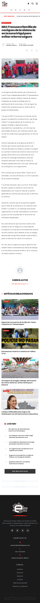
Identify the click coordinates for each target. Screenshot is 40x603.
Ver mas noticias (20, 471)
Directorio (20, 573)
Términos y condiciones (20, 586)
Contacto (20, 579)
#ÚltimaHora (9, 16)
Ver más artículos (19, 284)
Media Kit (20, 576)
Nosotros (20, 569)
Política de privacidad (20, 583)
